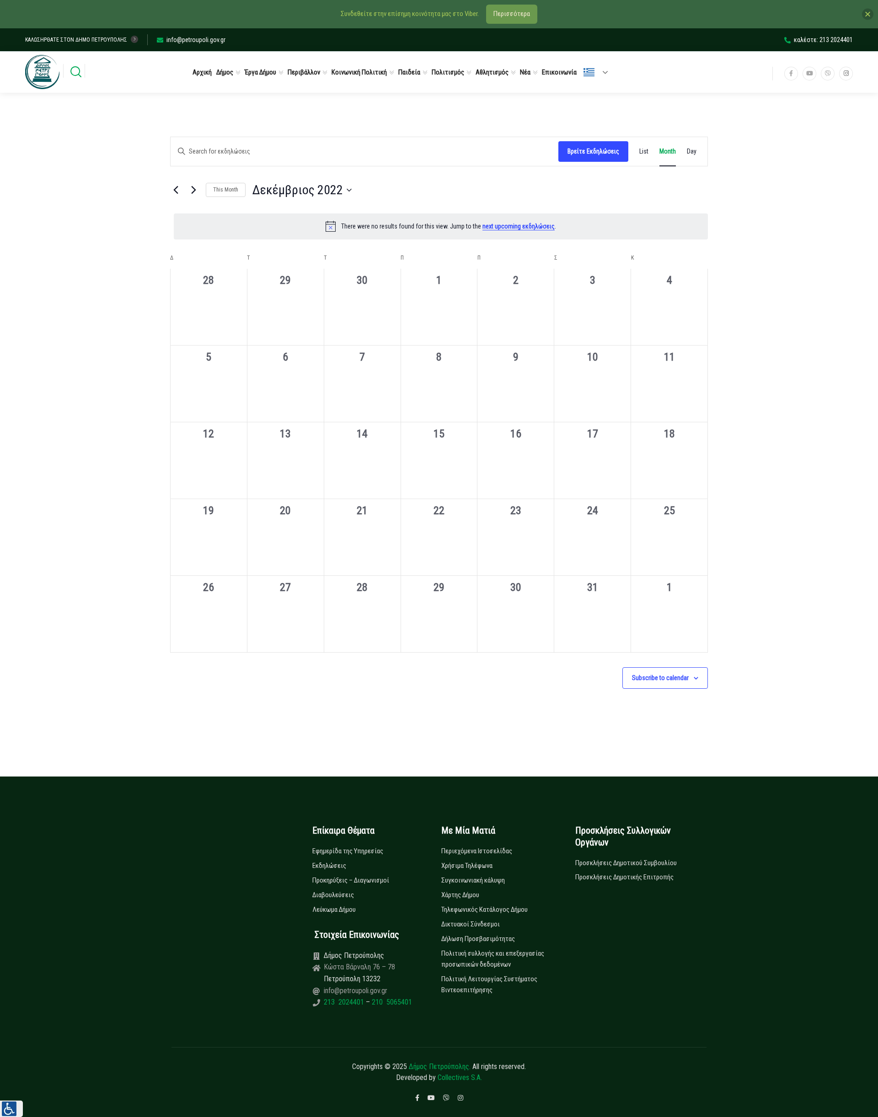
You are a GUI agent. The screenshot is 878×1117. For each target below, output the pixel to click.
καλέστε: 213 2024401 (823, 39)
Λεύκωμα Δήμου (334, 909)
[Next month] (193, 190)
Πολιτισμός (448, 72)
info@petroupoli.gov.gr (195, 39)
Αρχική (202, 72)
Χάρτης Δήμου (460, 895)
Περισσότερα (511, 14)
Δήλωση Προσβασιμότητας (478, 939)
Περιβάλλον (304, 72)
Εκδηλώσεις (329, 866)
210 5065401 (391, 1002)
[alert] (441, 226)
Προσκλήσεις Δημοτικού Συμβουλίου (626, 863)
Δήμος (224, 72)
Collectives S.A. (460, 1077)
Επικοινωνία (559, 72)
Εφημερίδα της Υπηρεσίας (347, 851)
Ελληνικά (599, 72)
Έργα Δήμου (260, 72)
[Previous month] (175, 190)
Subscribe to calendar (660, 677)
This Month (225, 189)
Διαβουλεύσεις (333, 895)
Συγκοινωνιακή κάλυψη (473, 880)
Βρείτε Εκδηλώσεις (593, 151)
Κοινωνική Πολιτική (359, 72)
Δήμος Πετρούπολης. (440, 1066)
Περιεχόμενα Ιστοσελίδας (476, 851)
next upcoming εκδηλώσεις (518, 226)
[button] (11, 1109)
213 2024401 (345, 1002)
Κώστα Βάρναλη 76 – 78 (359, 967)
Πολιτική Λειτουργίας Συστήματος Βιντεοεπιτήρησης (489, 984)
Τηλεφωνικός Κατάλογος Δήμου (484, 909)
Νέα (525, 72)
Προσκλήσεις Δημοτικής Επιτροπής (624, 877)
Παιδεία (409, 72)
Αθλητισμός (492, 72)
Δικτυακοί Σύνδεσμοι (470, 924)
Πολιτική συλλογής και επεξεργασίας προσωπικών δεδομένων (492, 958)
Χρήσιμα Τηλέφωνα (467, 866)
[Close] (867, 14)
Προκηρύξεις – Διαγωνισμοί (350, 880)
